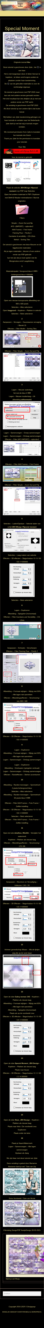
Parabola (26, 1312)
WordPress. (37, 1312)
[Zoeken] (38, 1294)
